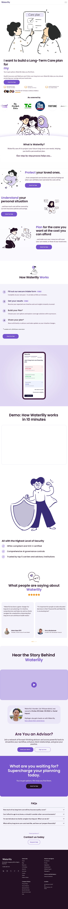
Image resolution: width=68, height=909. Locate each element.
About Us (24, 869)
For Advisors (47, 860)
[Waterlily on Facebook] (18, 871)
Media (23, 875)
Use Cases (24, 871)
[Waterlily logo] (5, 2)
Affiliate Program (48, 869)
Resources (24, 864)
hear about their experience (34, 721)
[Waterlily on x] (11, 871)
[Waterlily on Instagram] (7, 871)
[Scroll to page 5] (36, 642)
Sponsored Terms (25, 887)
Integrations (46, 864)
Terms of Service (25, 885)
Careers (23, 873)
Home (23, 860)
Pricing (45, 862)
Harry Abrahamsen (18, 630)
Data (23, 894)
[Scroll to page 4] (35, 642)
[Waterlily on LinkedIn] (3, 871)
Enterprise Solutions (48, 876)
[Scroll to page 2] (32, 642)
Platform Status (25, 877)
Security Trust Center (26, 892)
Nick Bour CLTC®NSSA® (53, 630)
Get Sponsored (47, 867)
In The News (24, 867)
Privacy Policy (25, 883)
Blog (23, 862)
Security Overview (26, 889)
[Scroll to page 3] (34, 642)
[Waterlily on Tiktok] (14, 871)
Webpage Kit (47, 871)
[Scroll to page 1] (31, 642)
